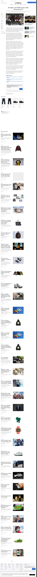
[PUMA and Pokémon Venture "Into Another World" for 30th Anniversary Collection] (18, 164)
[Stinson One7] (15, 101)
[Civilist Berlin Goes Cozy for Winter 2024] (18, 552)
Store (25, 4)
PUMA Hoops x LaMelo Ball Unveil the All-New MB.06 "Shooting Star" (14, 79)
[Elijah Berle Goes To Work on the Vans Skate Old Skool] (18, 187)
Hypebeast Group (21, 564)
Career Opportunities (21, 567)
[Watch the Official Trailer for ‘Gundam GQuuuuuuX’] (18, 443)
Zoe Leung (3, 140)
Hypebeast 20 (6, 567)
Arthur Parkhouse (3, 387)
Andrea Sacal (3, 531)
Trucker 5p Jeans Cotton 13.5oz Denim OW (3, 106)
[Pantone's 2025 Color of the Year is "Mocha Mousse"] (18, 235)
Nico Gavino (3, 238)
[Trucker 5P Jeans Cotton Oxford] (9, 101)
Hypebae (17, 565)
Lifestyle (9, 93)
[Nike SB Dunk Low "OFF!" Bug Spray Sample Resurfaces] (18, 507)
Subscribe (34, 567)
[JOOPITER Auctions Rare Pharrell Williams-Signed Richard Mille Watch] (18, 431)
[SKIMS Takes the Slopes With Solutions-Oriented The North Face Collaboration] (18, 211)
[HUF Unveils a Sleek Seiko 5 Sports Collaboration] (18, 486)
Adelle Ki (2, 288)
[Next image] (22, 20)
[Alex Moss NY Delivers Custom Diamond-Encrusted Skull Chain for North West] (27, 28)
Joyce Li (2, 168)
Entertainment (2, 416)
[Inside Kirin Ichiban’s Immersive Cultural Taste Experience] (30, 19)
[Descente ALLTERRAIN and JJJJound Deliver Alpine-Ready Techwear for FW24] (18, 409)
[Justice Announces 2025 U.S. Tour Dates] (18, 496)
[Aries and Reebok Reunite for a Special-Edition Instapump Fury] (18, 286)
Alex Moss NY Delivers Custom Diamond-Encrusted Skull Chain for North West (32, 28)
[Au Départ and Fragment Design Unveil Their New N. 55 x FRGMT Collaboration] (18, 224)
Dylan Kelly (3, 214)
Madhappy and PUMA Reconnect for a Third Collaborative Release (15, 77)
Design (1, 566)
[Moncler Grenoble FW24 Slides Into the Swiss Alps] (18, 528)
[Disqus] (12, 119)
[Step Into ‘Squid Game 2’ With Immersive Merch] (18, 420)
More (18, 4)
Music (1, 493)
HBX (16, 566)
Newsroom (21, 565)
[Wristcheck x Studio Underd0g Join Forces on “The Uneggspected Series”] (18, 372)
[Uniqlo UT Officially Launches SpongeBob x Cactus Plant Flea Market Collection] (18, 324)
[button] (2, 18)
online (7, 72)
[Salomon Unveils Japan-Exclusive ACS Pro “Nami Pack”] (18, 137)
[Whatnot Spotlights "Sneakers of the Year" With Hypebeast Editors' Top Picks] (18, 298)
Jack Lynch (3, 227)
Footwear (15, 4)
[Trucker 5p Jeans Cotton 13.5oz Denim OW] (3, 101)
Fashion (11, 4)
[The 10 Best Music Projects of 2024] (18, 361)
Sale (12, 568)
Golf (12, 566)
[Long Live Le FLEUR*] (27, 36)
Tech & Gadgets (2, 194)
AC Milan (7, 27)
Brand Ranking (9, 564)
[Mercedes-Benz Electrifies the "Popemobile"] (18, 475)
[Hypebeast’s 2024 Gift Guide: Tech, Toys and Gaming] (18, 199)
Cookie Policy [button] (23, 574)
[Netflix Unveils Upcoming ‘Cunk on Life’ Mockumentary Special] (18, 518)
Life (12, 565)
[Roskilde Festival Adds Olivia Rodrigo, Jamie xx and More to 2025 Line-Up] (18, 397)
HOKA (13, 105)
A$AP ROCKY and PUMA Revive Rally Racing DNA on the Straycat (15, 81)
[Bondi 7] (21, 101)
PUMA (4, 32)
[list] (15, 19)
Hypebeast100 (21, 4)
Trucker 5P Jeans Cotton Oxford (9, 106)
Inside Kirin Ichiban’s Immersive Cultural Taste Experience (29, 24)
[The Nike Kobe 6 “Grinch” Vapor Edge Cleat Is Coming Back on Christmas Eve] (18, 540)
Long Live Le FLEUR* (31, 36)
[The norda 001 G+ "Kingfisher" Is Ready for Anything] (18, 262)
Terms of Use (32, 569)
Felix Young (3, 202)
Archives (13, 567)
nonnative (2, 105)
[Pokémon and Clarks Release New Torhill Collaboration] (18, 311)
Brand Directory (10, 566)
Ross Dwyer (3, 265)
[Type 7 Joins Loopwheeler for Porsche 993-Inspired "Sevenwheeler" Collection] (18, 384)
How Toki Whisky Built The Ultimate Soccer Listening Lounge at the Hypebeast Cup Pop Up (32, 32)
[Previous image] (7, 20)
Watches (2, 426)
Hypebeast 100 (6, 566)
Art (1, 242)
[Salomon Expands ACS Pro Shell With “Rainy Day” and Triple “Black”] (18, 176)
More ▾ (12, 559)
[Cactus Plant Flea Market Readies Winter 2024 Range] (18, 275)
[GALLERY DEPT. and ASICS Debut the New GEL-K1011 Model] (18, 453)
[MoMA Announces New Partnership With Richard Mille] (18, 463)
